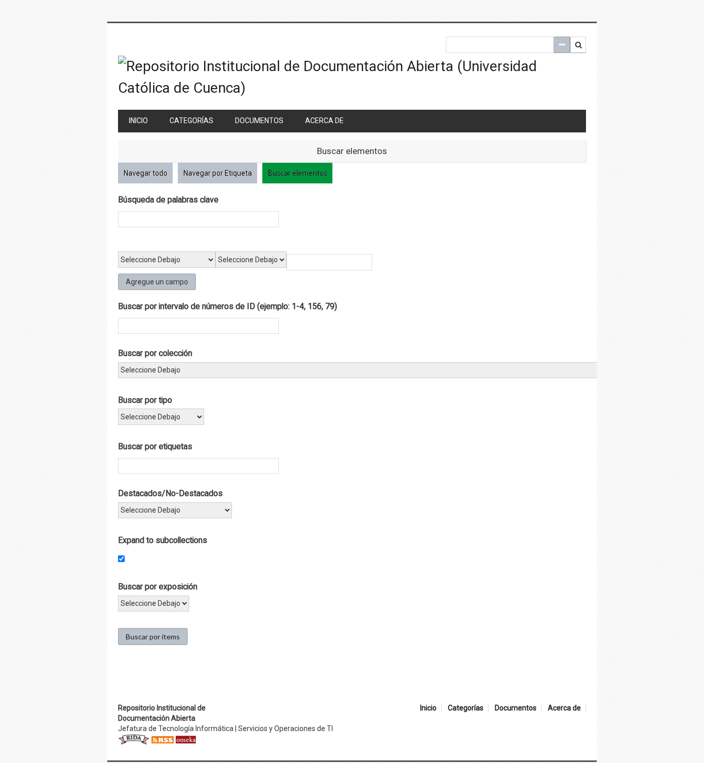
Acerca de (324, 120)
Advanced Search (562, 45)
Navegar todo (145, 173)
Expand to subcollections (162, 540)
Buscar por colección (155, 353)
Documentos (259, 120)
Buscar (578, 45)
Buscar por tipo (145, 400)
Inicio (138, 120)
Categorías (191, 120)
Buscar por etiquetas (155, 446)
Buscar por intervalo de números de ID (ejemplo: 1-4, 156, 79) (227, 306)
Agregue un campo (157, 282)
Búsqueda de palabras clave (168, 200)
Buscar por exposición (157, 586)
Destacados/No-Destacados (170, 493)
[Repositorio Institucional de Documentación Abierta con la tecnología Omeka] (185, 739)
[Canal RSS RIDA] (162, 739)
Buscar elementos (297, 173)
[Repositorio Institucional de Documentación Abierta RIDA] (133, 739)
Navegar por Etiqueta (217, 173)
